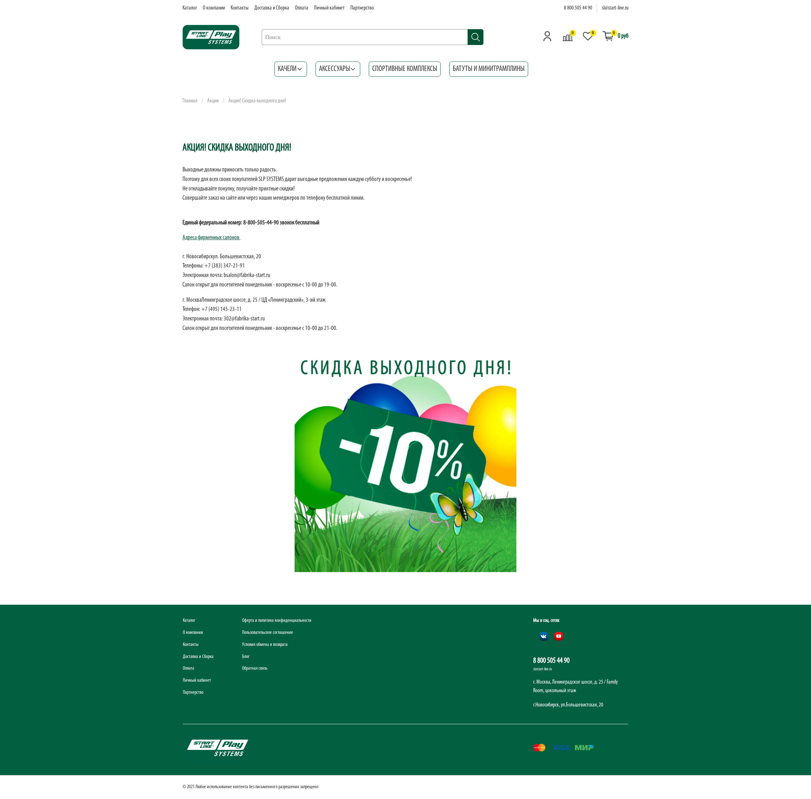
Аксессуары (334, 69)
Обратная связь (254, 668)
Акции (213, 101)
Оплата (301, 8)
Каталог (189, 8)
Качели (287, 69)
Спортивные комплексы (404, 69)
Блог (246, 656)
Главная (189, 101)
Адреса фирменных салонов (211, 238)
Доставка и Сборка (271, 8)
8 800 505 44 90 (578, 8)
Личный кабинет (329, 8)
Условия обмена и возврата (265, 644)
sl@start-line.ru (615, 8)
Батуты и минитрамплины (489, 69)
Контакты (240, 8)
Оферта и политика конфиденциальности (276, 620)
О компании (214, 8)
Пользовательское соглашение (267, 632)
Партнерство (362, 8)
